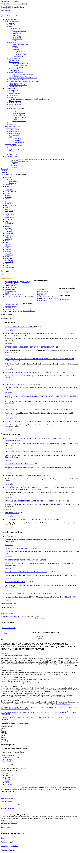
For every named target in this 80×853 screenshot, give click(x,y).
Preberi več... (9, 330)
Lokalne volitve (9, 784)
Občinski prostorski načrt (45, 296)
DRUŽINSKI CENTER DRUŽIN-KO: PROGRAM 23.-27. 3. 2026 (26, 593)
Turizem (7, 782)
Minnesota (9, 255)
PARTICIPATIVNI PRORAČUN (17, 282)
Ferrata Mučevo (23, 161)
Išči (25, 3)
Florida (8, 237)
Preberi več (4, 169)
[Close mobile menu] (1, 14)
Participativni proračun (19, 121)
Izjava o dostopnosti (7, 798)
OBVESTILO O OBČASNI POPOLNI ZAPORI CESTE (23, 475)
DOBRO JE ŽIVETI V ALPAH (15, 582)
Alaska (8, 228)
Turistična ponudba (10, 306)
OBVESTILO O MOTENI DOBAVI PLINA (19, 384)
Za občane (8, 777)
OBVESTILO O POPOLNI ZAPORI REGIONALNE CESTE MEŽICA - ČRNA (30, 372)
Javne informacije (42, 293)
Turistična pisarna (10, 307)
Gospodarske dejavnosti (19, 115)
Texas (7, 265)
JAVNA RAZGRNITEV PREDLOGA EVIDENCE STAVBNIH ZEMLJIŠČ (29, 452)
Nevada (8, 258)
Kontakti (7, 779)
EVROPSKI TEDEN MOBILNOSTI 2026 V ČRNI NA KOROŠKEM (27, 347)
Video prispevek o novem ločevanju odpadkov (19, 296)
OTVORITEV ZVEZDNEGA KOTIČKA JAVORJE (21, 560)
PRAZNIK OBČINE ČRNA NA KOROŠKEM (20, 327)
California (9, 232)
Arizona (8, 230)
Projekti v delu (41, 295)
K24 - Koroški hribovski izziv (14, 311)
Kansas (8, 247)
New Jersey (9, 260)
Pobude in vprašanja (11, 287)
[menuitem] (10, 19)
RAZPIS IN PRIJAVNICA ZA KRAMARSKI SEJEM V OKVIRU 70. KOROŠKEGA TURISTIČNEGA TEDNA (41, 396)
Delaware (9, 235)
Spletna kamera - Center (32, 616)
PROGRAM (73, 597)
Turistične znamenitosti (12, 304)
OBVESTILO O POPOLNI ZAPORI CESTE (19, 464)
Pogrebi (7, 293)
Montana (8, 256)
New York (9, 262)
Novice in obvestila (29, 311)
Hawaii (8, 240)
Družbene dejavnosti (18, 114)
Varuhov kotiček (10, 289)
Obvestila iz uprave (43, 291)
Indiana (8, 246)
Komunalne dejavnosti (19, 117)
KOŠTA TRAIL (10, 536)
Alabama (8, 226)
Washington (9, 267)
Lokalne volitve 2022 (48, 298)
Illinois (8, 244)
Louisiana (9, 251)
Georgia (8, 239)
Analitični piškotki (6, 827)
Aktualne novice (42, 289)
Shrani (3, 820)
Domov (7, 774)
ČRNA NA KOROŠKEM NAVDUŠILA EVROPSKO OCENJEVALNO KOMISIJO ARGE (34, 409)
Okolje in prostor (17, 112)
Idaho (7, 242)
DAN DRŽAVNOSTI (12, 513)
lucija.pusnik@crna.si (63, 704)
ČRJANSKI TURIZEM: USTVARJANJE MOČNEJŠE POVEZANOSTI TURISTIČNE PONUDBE (37, 421)
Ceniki (14, 119)
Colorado (9, 233)
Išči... (2, 3)
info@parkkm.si (6, 761)
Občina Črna (9, 775)
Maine (8, 253)
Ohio (7, 263)
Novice (7, 781)
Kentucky (9, 249)
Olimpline (4, 170)
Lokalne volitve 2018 (43, 300)
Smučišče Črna (9, 309)
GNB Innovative (11, 808)
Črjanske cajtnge (10, 286)
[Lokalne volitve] (8, 613)
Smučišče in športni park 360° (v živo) (12, 616)
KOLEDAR (73, 575)
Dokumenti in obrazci (11, 284)
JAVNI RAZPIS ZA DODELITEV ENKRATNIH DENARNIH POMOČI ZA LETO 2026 (33, 501)
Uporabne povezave (11, 291)
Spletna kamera (6, 278)
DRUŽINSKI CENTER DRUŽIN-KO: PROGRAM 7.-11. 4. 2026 (26, 572)
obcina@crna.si (5, 10)
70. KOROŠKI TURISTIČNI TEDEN (17, 548)
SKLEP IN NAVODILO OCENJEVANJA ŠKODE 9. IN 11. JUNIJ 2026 (28, 519)
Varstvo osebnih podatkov (13, 294)
